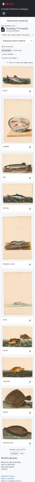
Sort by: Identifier (8, 54)
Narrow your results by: (17, 20)
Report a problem (7, 478)
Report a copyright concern (11, 481)
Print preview (8, 47)
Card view (7, 50)
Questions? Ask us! (8, 476)
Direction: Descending (9, 58)
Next (22, 453)
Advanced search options (14, 40)
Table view (17, 50)
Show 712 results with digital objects (21, 62)
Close (13, 26)
